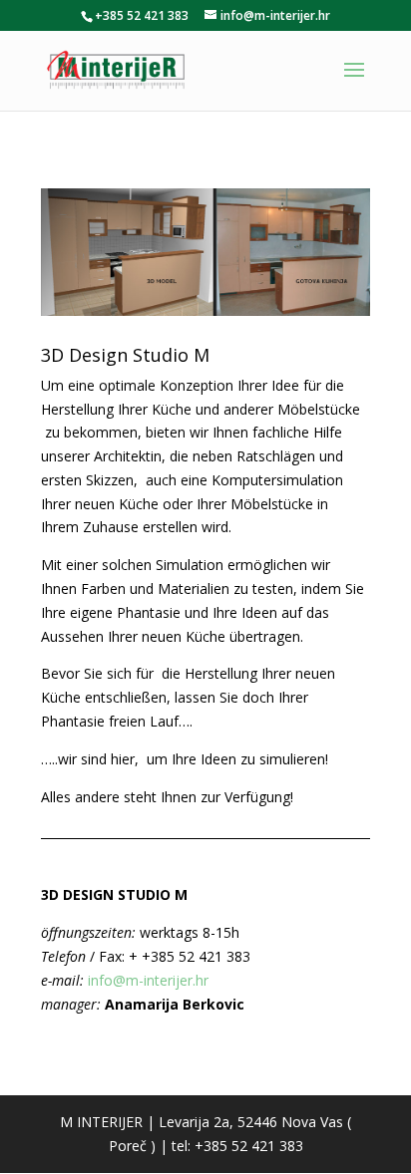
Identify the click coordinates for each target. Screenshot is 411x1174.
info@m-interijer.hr (150, 980)
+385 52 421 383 (142, 15)
